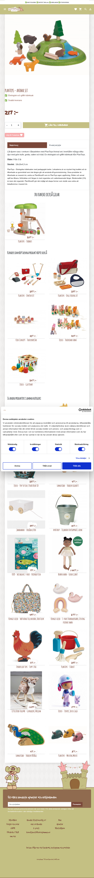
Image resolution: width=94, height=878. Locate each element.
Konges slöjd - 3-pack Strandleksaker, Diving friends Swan (68, 620)
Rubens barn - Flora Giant (68, 574)
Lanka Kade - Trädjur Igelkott (68, 486)
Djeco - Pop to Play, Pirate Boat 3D (26, 486)
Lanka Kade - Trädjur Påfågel (26, 755)
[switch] (35, 449)
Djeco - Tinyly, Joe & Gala (67, 711)
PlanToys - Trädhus (25, 241)
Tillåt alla (77, 466)
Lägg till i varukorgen (56, 125)
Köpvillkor (13, 820)
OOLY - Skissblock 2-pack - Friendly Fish (26, 574)
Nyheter (60, 824)
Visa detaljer (81, 458)
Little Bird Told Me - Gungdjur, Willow (26, 711)
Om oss (13, 836)
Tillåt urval (47, 466)
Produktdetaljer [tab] (55, 145)
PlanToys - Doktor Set (26, 295)
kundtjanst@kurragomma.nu (38, 832)
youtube (66, 847)
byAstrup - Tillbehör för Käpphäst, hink (67, 530)
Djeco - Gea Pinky (26, 384)
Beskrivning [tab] (14, 145)
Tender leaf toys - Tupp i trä (26, 667)
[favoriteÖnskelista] (72, 9)
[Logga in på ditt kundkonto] (87, 9)
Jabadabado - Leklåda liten (26, 530)
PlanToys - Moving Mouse (67, 755)
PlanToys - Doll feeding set (68, 295)
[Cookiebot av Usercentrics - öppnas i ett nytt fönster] (80, 410)
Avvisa (17, 466)
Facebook (46, 847)
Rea (59, 820)
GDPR (13, 828)
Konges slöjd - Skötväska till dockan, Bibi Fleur (26, 619)
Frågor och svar (12, 824)
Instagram (55, 847)
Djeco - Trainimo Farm (67, 340)
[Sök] (82, 9)
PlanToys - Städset (68, 667)
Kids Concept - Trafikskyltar (26, 340)
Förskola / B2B (13, 832)
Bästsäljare (60, 828)
